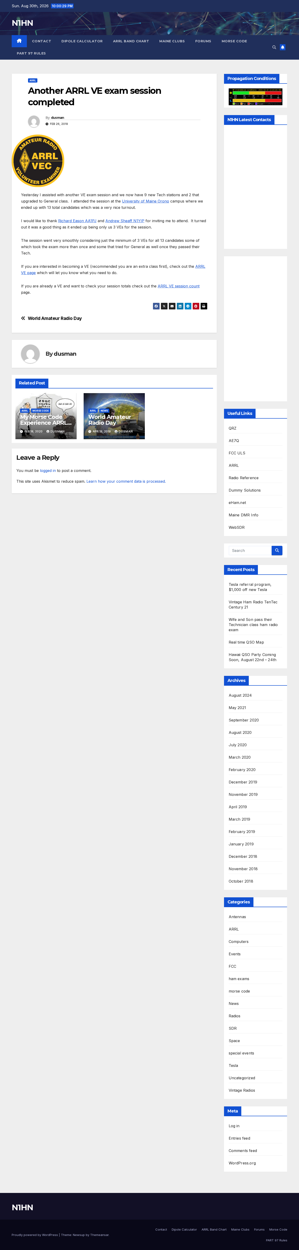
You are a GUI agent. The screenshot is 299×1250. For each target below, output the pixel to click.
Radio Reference (244, 477)
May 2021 (237, 707)
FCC (232, 966)
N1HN (22, 23)
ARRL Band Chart (131, 41)
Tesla (233, 1065)
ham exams (239, 978)
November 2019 (243, 794)
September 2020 (244, 720)
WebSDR (237, 527)
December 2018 (243, 856)
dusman (57, 118)
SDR (233, 1028)
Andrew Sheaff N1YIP (124, 220)
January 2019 (241, 844)
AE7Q (234, 440)
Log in (234, 1125)
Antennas (237, 916)
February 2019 (242, 831)
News (104, 410)
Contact (41, 41)
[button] (274, 47)
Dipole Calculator (82, 41)
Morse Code (234, 41)
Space (234, 1040)
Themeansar (99, 1235)
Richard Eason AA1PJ (77, 220)
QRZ (233, 428)
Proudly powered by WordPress (35, 1235)
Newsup (79, 1235)
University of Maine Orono (145, 201)
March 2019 (239, 819)
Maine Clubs (172, 41)
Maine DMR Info (244, 515)
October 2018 (241, 881)
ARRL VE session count (178, 286)
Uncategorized (242, 1078)
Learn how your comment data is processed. (126, 481)
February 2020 (242, 769)
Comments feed (243, 1150)
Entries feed (239, 1138)
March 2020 (240, 757)
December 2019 (243, 782)
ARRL (32, 80)
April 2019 (238, 806)
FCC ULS (237, 453)
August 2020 (240, 732)
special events (241, 1053)
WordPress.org (242, 1163)
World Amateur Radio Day (55, 318)
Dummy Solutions (245, 490)
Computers (239, 941)
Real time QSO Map (246, 642)
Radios (235, 1016)
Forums (203, 41)
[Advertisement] (256, 329)
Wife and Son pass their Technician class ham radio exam (253, 624)
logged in (48, 470)
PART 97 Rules (31, 53)
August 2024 (240, 695)
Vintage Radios (242, 1090)
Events (235, 954)
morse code (40, 410)
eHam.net (237, 502)
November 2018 (243, 868)
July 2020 (238, 745)
